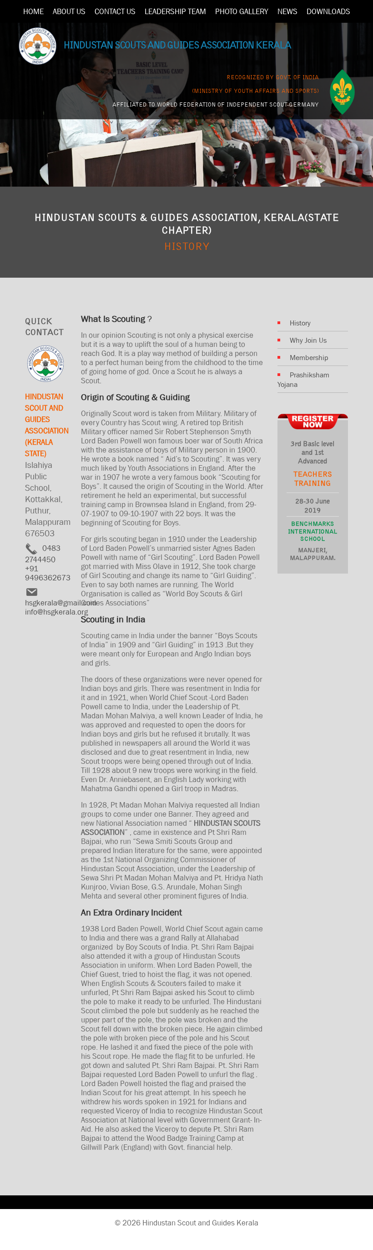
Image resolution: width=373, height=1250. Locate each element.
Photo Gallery (241, 11)
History (300, 323)
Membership (309, 357)
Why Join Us (308, 340)
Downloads (328, 11)
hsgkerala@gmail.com (61, 602)
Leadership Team (175, 11)
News (287, 11)
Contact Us (115, 11)
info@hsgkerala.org (56, 611)
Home (33, 11)
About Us (69, 11)
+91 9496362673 (48, 573)
